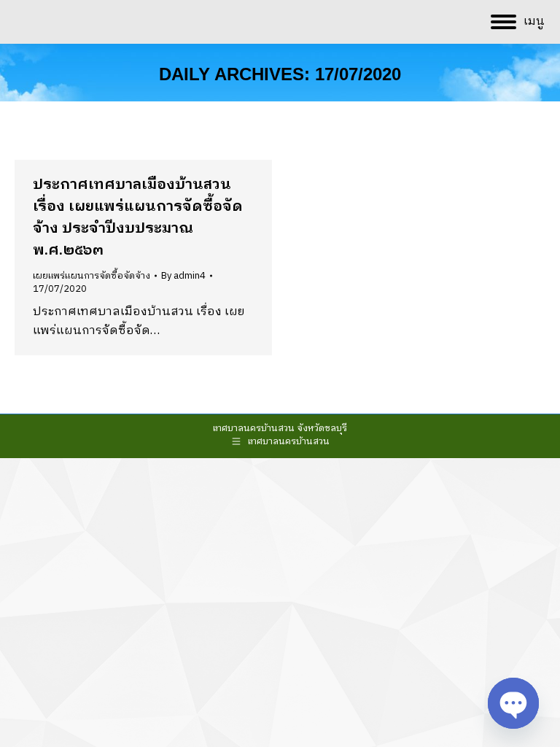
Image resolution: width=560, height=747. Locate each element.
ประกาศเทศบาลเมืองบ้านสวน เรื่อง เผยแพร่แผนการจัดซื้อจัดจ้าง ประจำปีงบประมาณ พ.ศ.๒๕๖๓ (138, 218)
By (183, 275)
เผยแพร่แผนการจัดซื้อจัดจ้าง (91, 276)
